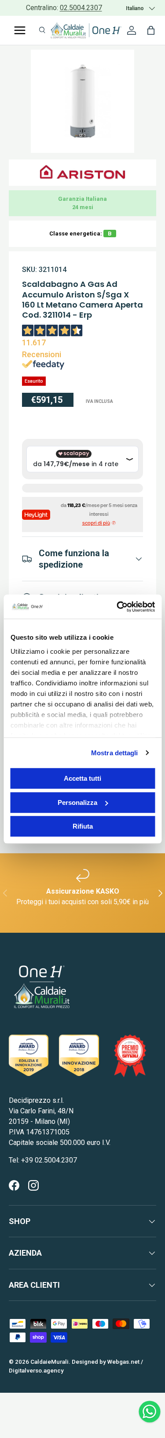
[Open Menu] (20, 30)
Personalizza (77, 802)
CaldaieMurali (49, 1361)
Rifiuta (83, 826)
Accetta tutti (82, 778)
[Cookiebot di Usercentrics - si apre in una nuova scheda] (117, 606)
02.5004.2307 (81, 8)
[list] (82, 101)
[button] (151, 30)
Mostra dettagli (114, 753)
